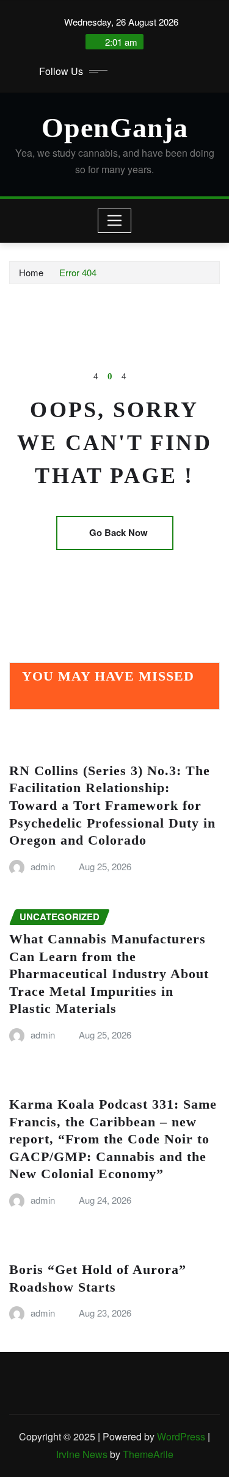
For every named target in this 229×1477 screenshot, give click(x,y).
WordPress (181, 1436)
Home (31, 272)
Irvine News (81, 1454)
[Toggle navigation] (114, 221)
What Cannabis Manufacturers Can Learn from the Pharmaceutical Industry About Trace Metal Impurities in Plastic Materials (109, 973)
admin (43, 866)
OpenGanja (115, 127)
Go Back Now (118, 532)
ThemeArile (148, 1454)
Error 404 (77, 272)
